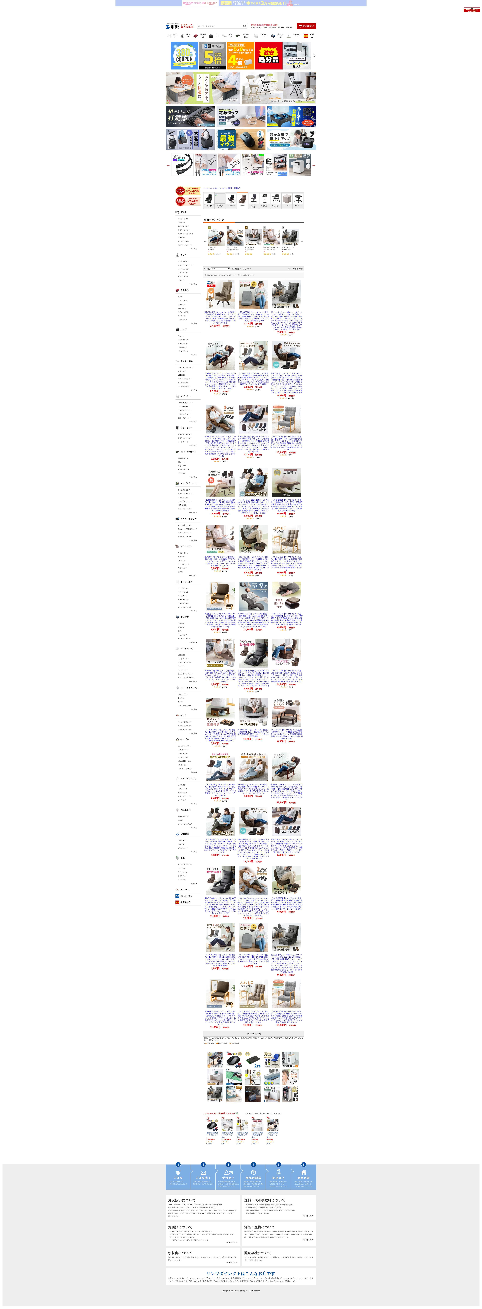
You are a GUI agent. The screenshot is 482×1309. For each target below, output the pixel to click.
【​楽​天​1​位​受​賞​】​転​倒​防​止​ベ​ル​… (257, 1135)
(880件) (257, 518)
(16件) (224, 516)
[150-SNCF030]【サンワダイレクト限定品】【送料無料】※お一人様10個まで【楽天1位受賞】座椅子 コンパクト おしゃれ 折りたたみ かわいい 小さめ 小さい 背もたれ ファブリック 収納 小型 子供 (253, 316)
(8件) (291, 687)
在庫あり (238, 269)
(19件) (224, 801)
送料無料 (248, 269)
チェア (223, 188)
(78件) (257, 326)
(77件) (291, 335)
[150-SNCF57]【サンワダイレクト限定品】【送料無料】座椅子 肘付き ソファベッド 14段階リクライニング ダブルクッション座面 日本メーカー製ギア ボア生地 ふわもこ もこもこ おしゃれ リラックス (253, 789)
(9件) (224, 746)
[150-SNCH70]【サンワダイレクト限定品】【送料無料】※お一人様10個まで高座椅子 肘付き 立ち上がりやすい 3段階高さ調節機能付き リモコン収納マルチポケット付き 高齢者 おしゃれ (287, 734)
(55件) (224, 632)
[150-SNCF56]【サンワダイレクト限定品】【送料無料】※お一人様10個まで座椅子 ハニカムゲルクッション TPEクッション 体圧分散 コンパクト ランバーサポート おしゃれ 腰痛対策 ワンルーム (220, 561)
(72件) (224, 394)
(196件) (257, 457)
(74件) (257, 691)
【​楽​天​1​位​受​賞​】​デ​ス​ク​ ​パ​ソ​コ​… (227, 1135)
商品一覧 (217, 188)
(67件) (291, 516)
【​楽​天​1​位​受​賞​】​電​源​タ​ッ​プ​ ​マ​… (242, 1135)
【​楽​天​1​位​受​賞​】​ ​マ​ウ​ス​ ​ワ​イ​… (212, 1135)
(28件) (291, 575)
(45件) (257, 575)
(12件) (224, 571)
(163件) (257, 390)
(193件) (224, 462)
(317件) (291, 398)
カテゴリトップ (207, 188)
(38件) (291, 455)
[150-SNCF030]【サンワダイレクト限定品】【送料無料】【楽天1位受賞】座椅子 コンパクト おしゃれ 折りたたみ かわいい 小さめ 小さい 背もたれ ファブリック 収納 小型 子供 (253, 959)
